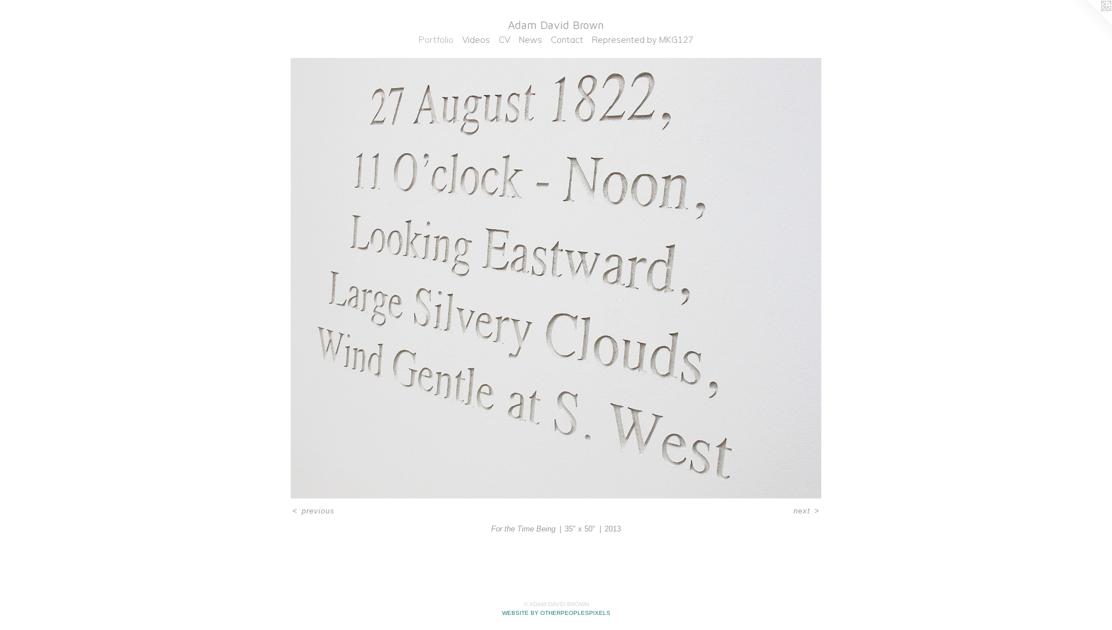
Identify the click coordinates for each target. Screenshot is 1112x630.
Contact (567, 39)
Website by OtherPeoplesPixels (556, 613)
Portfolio (436, 39)
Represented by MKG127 (642, 39)
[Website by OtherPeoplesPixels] (1089, 23)
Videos (476, 39)
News (530, 39)
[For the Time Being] (556, 278)
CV (504, 39)
